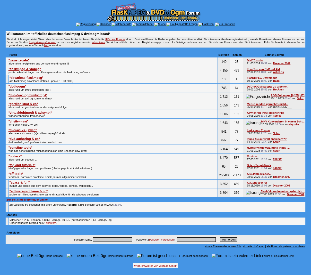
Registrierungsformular (42, 42)
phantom (51, 222)
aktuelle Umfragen (253, 246)
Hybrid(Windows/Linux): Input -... (268, 147)
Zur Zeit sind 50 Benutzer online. (27, 199)
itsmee (277, 115)
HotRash (278, 89)
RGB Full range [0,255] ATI (287, 95)
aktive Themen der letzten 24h (223, 246)
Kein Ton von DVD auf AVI (263, 69)
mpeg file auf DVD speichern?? (267, 139)
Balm (276, 80)
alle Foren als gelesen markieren (286, 246)
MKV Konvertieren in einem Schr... (282, 121)
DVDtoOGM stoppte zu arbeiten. (267, 86)
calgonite (293, 124)
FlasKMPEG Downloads (262, 77)
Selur (300, 98)
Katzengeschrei (257, 182)
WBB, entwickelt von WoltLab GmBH (155, 265)
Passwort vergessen (161, 239)
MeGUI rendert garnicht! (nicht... (267, 104)
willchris (278, 72)
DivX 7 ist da (255, 60)
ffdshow (252, 156)
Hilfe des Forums (115, 39)
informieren (98, 42)
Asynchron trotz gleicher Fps (265, 112)
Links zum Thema (258, 130)
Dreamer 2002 (281, 63)
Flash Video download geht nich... (282, 191)
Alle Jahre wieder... (259, 173)
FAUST (277, 159)
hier (46, 45)
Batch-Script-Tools (259, 165)
